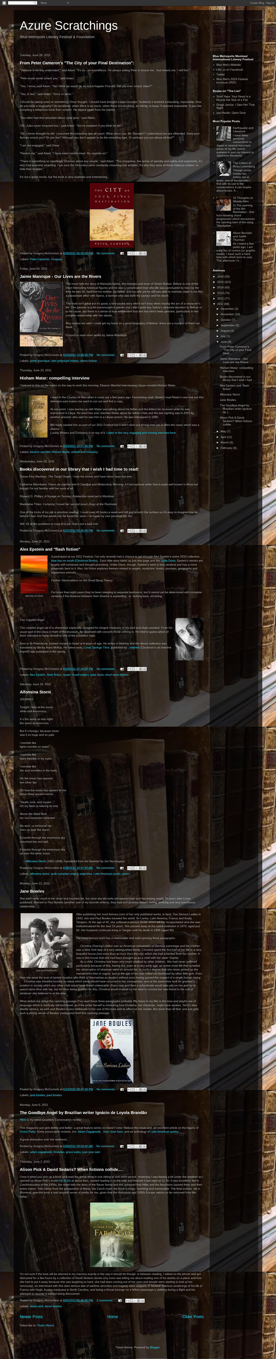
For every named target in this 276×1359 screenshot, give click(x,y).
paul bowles (54, 1095)
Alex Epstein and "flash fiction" (50, 549)
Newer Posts (31, 1316)
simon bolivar (88, 360)
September (228, 325)
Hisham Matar (61, 451)
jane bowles (37, 1095)
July (223, 336)
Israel (66, 674)
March (225, 442)
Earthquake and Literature (243, 129)
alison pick (36, 1306)
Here (23, 1119)
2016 (220, 276)
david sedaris (53, 1306)
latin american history (64, 360)
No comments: (106, 253)
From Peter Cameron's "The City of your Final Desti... (235, 350)
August (225, 330)
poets (125, 873)
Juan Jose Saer (113, 1131)
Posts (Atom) (45, 1325)
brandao (59, 1152)
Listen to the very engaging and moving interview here (141, 432)
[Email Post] (122, 253)
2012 (220, 298)
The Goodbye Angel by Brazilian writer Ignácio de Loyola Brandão (83, 1112)
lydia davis (97, 674)
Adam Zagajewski (89, 1131)
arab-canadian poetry (64, 873)
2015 (220, 281)
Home (112, 1316)
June (224, 341)
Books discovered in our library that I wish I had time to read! (79, 469)
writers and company (84, 451)
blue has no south (62, 560)
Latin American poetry (164, 1131)
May (224, 431)
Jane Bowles (32, 891)
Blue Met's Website (228, 64)
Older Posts (193, 1316)
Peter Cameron (40, 259)
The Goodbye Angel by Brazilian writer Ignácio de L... (236, 409)
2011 (220, 303)
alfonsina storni (39, 873)
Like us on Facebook (229, 69)
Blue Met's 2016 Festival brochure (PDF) (232, 80)
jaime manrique (40, 360)
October (226, 319)
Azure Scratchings (69, 25)
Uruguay (56, 259)
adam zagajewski (41, 1152)
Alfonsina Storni (35, 692)
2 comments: (105, 1300)
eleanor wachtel (40, 451)
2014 (220, 287)
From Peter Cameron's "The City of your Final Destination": (77, 63)
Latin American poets (107, 873)
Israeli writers (80, 674)
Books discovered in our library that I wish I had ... (237, 378)
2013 (220, 293)
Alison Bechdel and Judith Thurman (242, 236)
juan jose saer (91, 1152)
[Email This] (129, 253)
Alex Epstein (37, 674)
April (224, 437)
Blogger (155, 1347)
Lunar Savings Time (96, 647)
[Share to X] (137, 253)
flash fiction (54, 674)
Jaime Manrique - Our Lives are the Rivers (60, 276)
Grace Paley (27, 1131)
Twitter (220, 74)
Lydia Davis (168, 560)
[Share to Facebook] (141, 253)
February (227, 447)
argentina (86, 873)
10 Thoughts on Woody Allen (243, 199)
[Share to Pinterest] (145, 253)
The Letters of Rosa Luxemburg (244, 164)
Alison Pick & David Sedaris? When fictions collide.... (71, 1169)
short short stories (116, 674)
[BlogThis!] (133, 253)
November (228, 314)
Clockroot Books (86, 560)
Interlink (135, 647)
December (228, 308)
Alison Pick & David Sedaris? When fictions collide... (236, 421)
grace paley (73, 1152)
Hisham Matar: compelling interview (55, 378)
